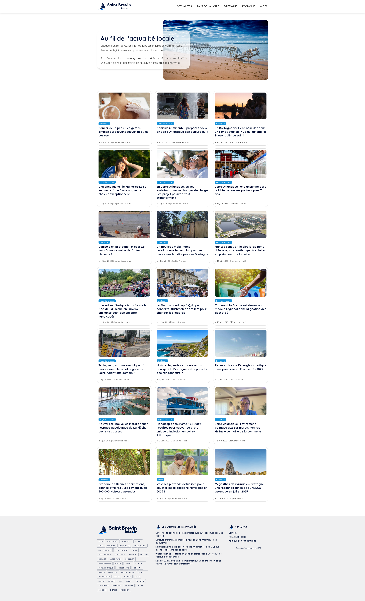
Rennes (117, 577)
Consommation (140, 546)
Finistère (144, 555)
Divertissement (121, 550)
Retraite (127, 577)
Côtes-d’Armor (105, 550)
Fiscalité (102, 559)
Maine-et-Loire (123, 568)
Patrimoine (112, 572)
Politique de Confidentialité (242, 541)
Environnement (105, 555)
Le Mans (128, 563)
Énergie (113, 590)
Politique (142, 572)
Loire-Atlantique (106, 568)
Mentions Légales (237, 537)
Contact (233, 533)
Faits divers (120, 555)
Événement (124, 590)
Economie (248, 6)
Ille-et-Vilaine (115, 559)
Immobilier (129, 559)
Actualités (184, 6)
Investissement (105, 563)
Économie (102, 590)
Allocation (126, 541)
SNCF (120, 581)
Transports (104, 586)
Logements (139, 563)
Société (129, 581)
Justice (118, 563)
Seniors (111, 581)
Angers (138, 541)
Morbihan (137, 568)
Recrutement (104, 577)
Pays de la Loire (208, 6)
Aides (263, 6)
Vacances (129, 586)
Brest (101, 546)
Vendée (140, 586)
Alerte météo (112, 541)
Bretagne (230, 6)
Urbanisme (116, 586)
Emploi (134, 550)
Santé (137, 577)
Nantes (102, 572)
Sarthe (102, 581)
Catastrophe (124, 546)
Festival (132, 555)
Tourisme (140, 581)
